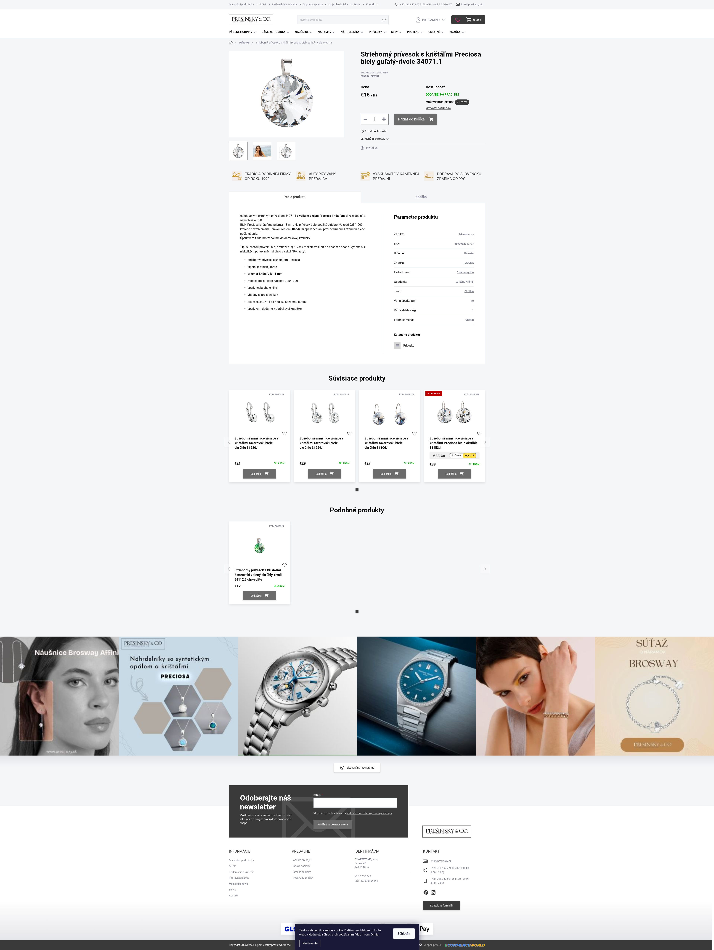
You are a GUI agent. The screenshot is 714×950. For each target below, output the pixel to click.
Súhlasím (404, 933)
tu (377, 934)
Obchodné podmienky (241, 4)
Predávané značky (302, 877)
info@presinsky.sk (440, 860)
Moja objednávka (338, 4)
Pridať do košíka (411, 119)
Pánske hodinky (301, 865)
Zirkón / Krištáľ (465, 281)
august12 (469, 455)
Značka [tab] (421, 197)
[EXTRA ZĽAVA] (455, 414)
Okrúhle (469, 291)
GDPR (263, 4)
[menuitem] (243, 32)
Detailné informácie (373, 139)
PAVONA (469, 262)
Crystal (469, 319)
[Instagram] (433, 892)
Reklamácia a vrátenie (284, 4)
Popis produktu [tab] (295, 197)
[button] (357, 489)
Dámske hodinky (301, 871)
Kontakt (370, 4)
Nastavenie (310, 943)
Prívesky (408, 345)
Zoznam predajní (301, 860)
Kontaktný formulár (441, 905)
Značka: (370, 76)
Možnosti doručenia (438, 108)
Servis (357, 4)
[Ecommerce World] (463, 945)
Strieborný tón (465, 272)
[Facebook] (426, 892)
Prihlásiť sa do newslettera (332, 824)
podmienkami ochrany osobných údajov (369, 813)
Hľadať (384, 19)
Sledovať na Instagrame (360, 767)
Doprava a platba (313, 4)
